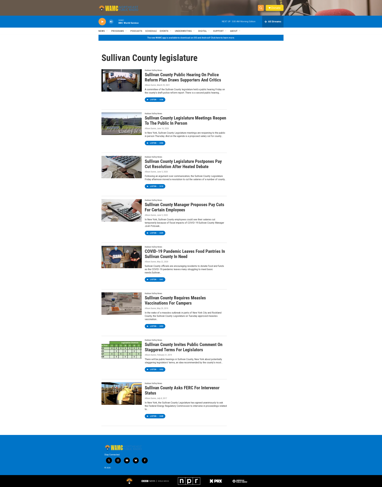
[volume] (111, 21)
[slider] (115, 21)
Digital (202, 31)
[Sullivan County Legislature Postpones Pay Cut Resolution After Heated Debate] (121, 167)
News (101, 31)
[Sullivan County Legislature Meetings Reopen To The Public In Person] (121, 123)
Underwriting (183, 31)
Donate (276, 7)
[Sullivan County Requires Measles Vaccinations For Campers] (121, 303)
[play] (102, 21)
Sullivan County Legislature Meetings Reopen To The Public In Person (185, 120)
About (234, 31)
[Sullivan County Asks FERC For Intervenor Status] (121, 393)
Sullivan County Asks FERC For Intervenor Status (182, 390)
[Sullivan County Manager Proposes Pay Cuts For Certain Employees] (121, 210)
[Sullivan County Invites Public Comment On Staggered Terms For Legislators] (121, 350)
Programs (117, 31)
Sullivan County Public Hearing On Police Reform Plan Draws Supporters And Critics (183, 77)
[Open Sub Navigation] (107, 31)
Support (218, 31)
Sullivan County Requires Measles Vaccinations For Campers (175, 300)
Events (164, 31)
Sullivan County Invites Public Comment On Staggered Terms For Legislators (183, 347)
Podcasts (136, 31)
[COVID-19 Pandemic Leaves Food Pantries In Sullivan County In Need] (121, 257)
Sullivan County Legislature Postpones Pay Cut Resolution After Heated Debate (183, 164)
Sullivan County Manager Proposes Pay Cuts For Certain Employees (184, 207)
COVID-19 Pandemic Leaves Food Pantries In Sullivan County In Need (185, 254)
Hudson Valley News (153, 70)
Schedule (151, 31)
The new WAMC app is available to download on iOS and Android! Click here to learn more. (191, 38)
